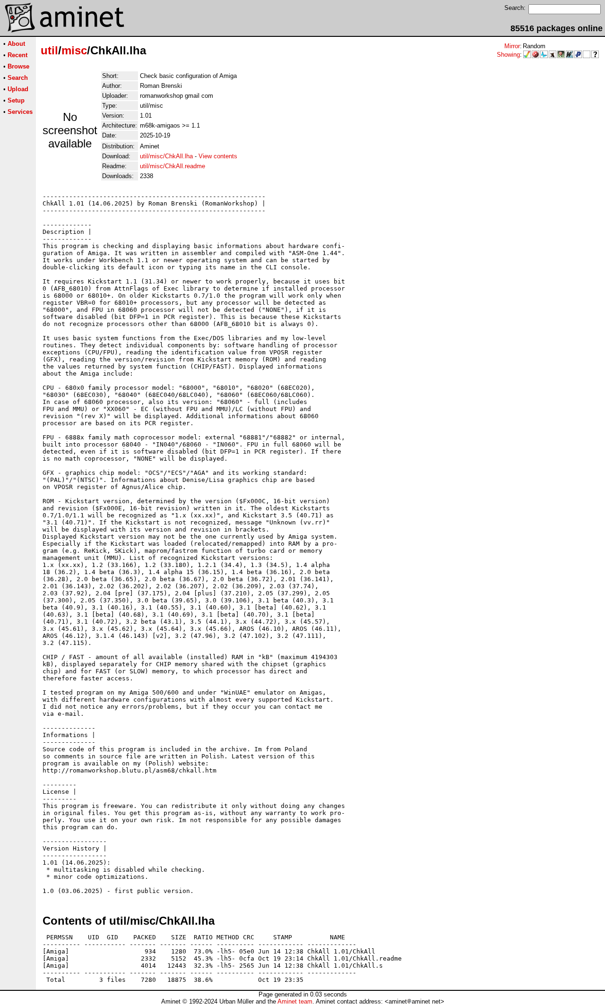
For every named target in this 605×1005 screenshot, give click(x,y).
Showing (508, 54)
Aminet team (294, 1001)
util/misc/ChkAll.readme (172, 166)
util (49, 50)
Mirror (512, 46)
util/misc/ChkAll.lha (166, 156)
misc (74, 50)
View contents (218, 156)
